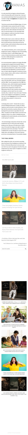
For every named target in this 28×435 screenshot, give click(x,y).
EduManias (14, 4)
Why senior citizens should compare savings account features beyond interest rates (14, 326)
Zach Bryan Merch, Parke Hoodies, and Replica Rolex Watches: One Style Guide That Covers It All (12, 229)
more (20, 62)
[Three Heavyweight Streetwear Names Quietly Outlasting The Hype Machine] (14, 370)
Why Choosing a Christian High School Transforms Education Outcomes (14, 350)
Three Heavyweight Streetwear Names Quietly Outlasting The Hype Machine (14, 373)
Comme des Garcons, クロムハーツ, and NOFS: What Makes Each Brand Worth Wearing (13, 183)
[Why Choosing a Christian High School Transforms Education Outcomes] (14, 347)
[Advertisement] (14, 266)
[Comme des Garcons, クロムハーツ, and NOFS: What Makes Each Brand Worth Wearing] (14, 299)
